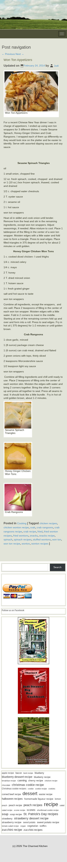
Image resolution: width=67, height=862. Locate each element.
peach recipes (33, 805)
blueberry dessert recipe (17, 776)
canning (22, 780)
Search (57, 567)
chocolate (6, 785)
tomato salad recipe (10, 826)
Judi (56, 65)
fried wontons (20, 535)
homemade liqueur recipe (38, 798)
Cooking (21, 523)
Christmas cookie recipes (14, 788)
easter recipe (45, 794)
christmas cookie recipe (28, 785)
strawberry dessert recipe (31, 818)
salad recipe (7, 810)
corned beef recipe (11, 794)
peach (4, 805)
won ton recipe (12, 543)
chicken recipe (51, 781)
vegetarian (32, 826)
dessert (30, 793)
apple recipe (8, 773)
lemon (58, 799)
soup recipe (16, 814)
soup (5, 814)
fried (40, 531)
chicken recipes (48, 523)
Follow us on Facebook (13, 610)
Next (20, 54)
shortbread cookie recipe (48, 810)
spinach (8, 539)
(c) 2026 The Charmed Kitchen (30, 846)
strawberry (7, 818)
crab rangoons (45, 527)
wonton (26, 543)
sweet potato (29, 822)
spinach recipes (22, 539)
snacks (34, 535)
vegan (23, 826)
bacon (19, 773)
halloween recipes (12, 798)
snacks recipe (47, 535)
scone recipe (19, 810)
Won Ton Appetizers (18, 60)
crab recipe (29, 531)
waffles (43, 826)
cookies (51, 789)
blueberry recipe (42, 777)
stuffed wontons (42, 539)
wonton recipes (39, 543)
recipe (51, 804)
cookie (31, 789)
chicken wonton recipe (16, 527)
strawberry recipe (11, 822)
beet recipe (28, 773)
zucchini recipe (12, 829)
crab (32, 527)
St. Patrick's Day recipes (40, 814)
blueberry (39, 773)
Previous (8, 54)
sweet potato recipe (48, 822)
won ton (56, 539)
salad (62, 805)
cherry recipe (35, 780)
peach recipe (15, 805)
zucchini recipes (33, 829)
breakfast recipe (9, 781)
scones (31, 809)
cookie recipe (41, 789)
